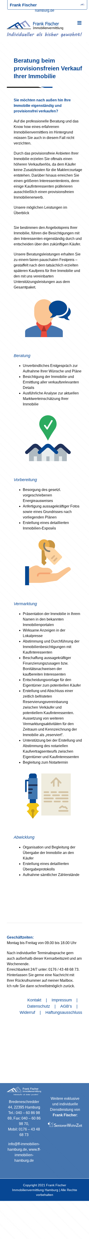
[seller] (48, 301)
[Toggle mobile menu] (79, 22)
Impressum (62, 1000)
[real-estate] (48, 417)
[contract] (48, 775)
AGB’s (66, 1006)
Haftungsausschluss (63, 1012)
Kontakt (34, 1000)
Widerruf (27, 1012)
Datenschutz (38, 1006)
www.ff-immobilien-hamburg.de (27, 1155)
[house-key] (48, 541)
